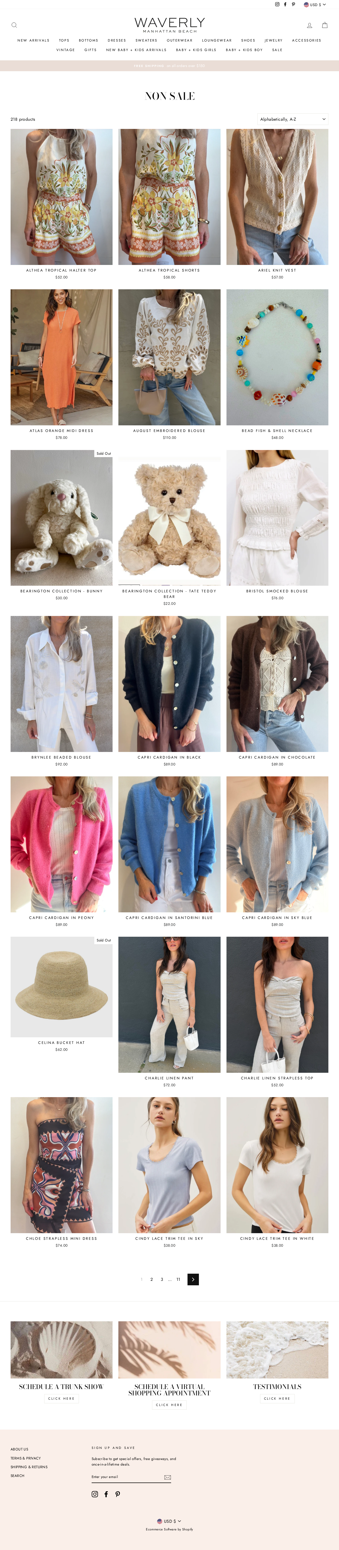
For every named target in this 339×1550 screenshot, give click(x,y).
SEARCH (17, 1475)
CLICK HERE (61, 1398)
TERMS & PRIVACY (26, 1458)
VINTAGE (65, 49)
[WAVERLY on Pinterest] (117, 1494)
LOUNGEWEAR (217, 40)
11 (178, 1279)
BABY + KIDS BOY (244, 49)
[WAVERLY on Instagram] (95, 1494)
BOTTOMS (89, 40)
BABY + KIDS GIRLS (196, 49)
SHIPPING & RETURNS (29, 1467)
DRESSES (117, 40)
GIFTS (90, 49)
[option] (169, 66)
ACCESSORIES (307, 40)
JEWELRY (274, 40)
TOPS (64, 40)
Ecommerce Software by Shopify (169, 1529)
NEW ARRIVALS (33, 40)
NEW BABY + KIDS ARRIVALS (136, 49)
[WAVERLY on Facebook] (106, 1494)
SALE (277, 49)
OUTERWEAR (180, 40)
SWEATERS (147, 40)
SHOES (248, 40)
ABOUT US (19, 1449)
